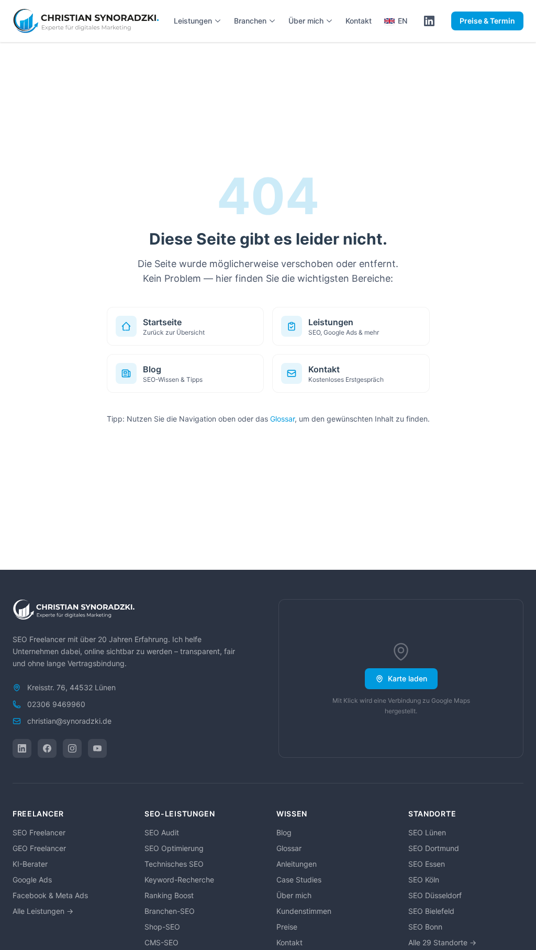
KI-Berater (30, 863)
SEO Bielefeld (431, 911)
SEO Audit (161, 832)
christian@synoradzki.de (69, 720)
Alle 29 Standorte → (442, 942)
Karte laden (407, 678)
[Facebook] (47, 748)
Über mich (305, 20)
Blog (284, 832)
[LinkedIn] (22, 748)
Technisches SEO (174, 863)
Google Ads (32, 879)
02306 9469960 (56, 704)
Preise (286, 926)
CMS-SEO (161, 942)
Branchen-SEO (169, 911)
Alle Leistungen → (43, 911)
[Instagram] (72, 748)
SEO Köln (423, 879)
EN (402, 20)
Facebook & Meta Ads (50, 895)
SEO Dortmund (433, 848)
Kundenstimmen (303, 911)
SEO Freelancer (39, 832)
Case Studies (298, 879)
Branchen (250, 20)
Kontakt (358, 20)
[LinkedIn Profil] (429, 21)
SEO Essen (426, 863)
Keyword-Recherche (179, 879)
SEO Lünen (427, 832)
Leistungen (193, 20)
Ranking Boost (169, 895)
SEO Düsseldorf (435, 895)
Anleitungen (296, 863)
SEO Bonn (425, 926)
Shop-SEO (162, 926)
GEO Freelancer (39, 848)
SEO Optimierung (174, 848)
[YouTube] (97, 748)
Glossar (282, 418)
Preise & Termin (487, 20)
